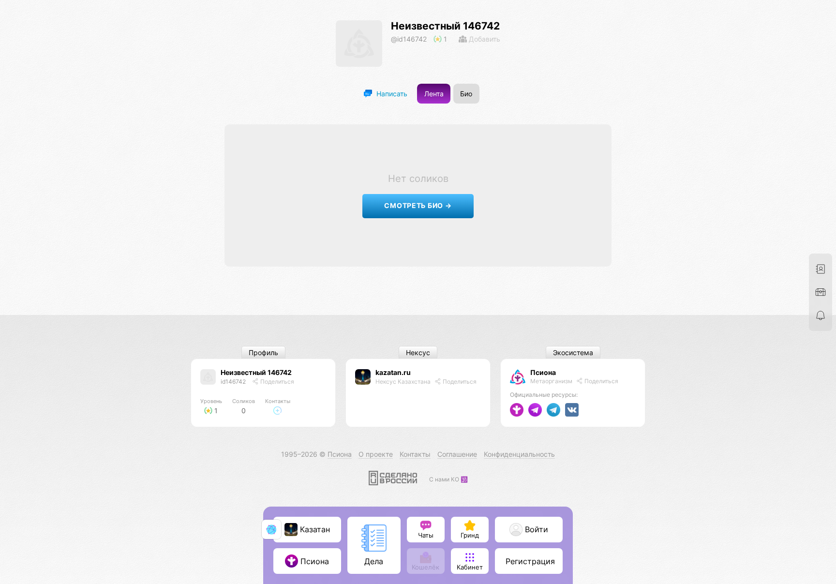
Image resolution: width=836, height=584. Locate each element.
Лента (434, 94)
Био (466, 94)
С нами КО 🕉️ (448, 479)
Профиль (263, 352)
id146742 (233, 381)
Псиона (543, 372)
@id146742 (409, 39)
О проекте (375, 454)
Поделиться (276, 381)
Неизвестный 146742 (445, 26)
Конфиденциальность (519, 454)
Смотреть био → (417, 205)
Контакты (415, 454)
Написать (390, 94)
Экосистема (573, 352)
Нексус (418, 352)
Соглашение (457, 454)
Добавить (483, 39)
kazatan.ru (393, 372)
